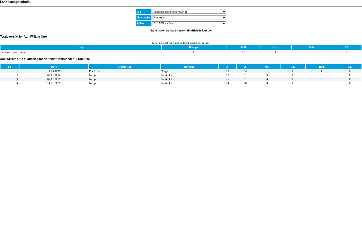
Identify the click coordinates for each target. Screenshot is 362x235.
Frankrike (94, 71)
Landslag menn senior (13, 51)
